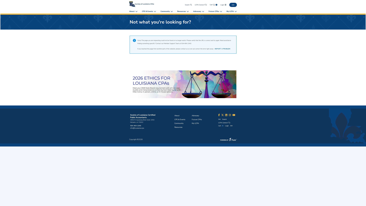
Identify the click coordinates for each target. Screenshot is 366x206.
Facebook (219, 115)
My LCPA (230, 11)
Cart (213, 5)
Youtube (233, 115)
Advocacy (197, 11)
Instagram (230, 115)
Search (187, 5)
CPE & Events (147, 11)
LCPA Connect (200, 5)
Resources (181, 11)
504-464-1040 (135, 126)
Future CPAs (214, 11)
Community (165, 11)
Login (222, 5)
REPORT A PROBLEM (222, 49)
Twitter (222, 115)
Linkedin (226, 115)
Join (233, 5)
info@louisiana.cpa (137, 128)
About (132, 11)
